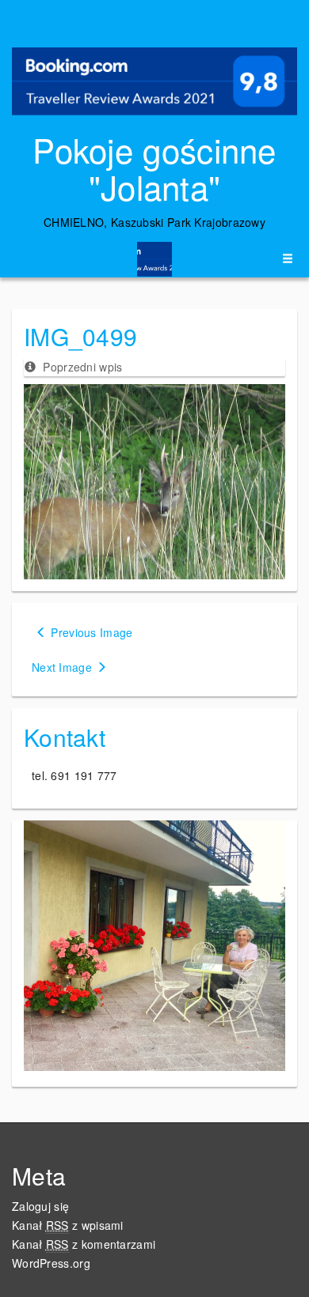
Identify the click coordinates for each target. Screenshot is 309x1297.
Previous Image (91, 632)
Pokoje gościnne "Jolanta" (154, 167)
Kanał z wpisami (68, 1225)
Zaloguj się (40, 1206)
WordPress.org (51, 1263)
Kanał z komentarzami (83, 1244)
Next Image (62, 667)
